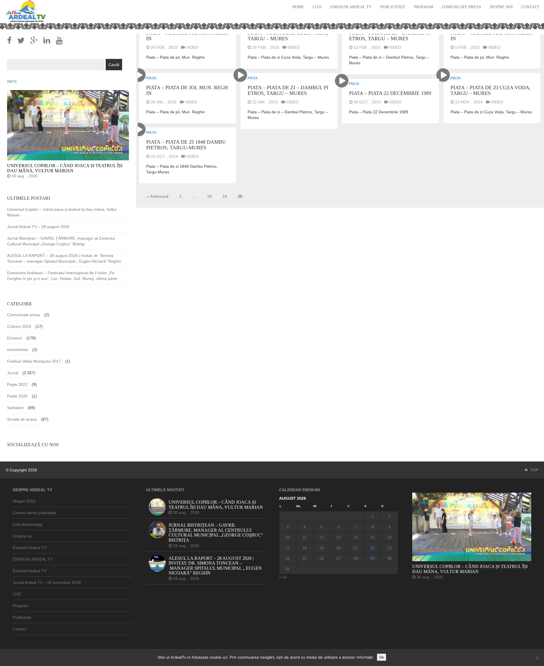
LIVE (317, 7)
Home (298, 7)
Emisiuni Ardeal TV (351, 7)
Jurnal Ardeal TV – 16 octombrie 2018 (47, 582)
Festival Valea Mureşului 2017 (34, 361)
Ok (381, 657)
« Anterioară (158, 196)
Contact (530, 7)
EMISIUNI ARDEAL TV (33, 559)
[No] (537, 658)
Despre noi (501, 7)
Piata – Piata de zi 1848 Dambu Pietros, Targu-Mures (186, 144)
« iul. (283, 577)
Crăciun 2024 (19, 326)
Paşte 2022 (17, 384)
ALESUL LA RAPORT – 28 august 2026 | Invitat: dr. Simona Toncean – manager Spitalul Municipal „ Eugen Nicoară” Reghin (64, 258)
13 (338, 537)
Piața (151, 78)
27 (338, 558)
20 (338, 548)
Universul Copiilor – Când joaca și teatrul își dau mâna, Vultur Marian (62, 212)
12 (321, 537)
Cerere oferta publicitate (34, 512)
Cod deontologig (27, 524)
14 (355, 537)
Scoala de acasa (22, 419)
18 (209, 196)
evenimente (17, 349)
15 (372, 537)
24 (287, 558)
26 (321, 558)
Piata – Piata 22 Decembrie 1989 (390, 93)
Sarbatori (15, 407)
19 (224, 196)
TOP (533, 470)
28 (355, 558)
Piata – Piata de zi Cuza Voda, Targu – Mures (288, 35)
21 (355, 548)
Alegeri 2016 (24, 501)
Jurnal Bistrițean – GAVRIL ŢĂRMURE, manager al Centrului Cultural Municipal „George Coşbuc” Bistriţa (61, 241)
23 (389, 548)
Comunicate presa (461, 7)
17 (287, 548)
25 (304, 558)
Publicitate (392, 7)
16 (389, 537)
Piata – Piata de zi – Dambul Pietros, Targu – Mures (389, 35)
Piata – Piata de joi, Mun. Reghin (187, 35)
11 (305, 537)
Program (423, 7)
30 (389, 558)
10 (287, 537)
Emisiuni (14, 338)
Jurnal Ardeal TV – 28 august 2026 (38, 226)
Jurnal (12, 373)
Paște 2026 (17, 396)
